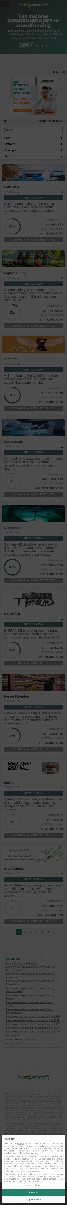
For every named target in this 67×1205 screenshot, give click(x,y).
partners (20, 1143)
